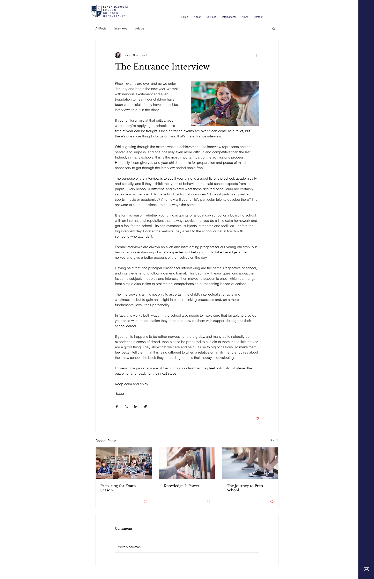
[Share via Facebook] (117, 406)
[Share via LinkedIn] (136, 406)
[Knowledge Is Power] (187, 463)
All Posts (101, 28)
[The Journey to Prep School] (250, 463)
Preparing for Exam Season (118, 488)
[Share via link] (145, 406)
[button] (273, 28)
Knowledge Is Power (181, 486)
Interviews (120, 28)
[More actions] (256, 55)
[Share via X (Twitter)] (126, 406)
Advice (139, 28)
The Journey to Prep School (245, 488)
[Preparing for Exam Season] (124, 463)
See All (274, 440)
